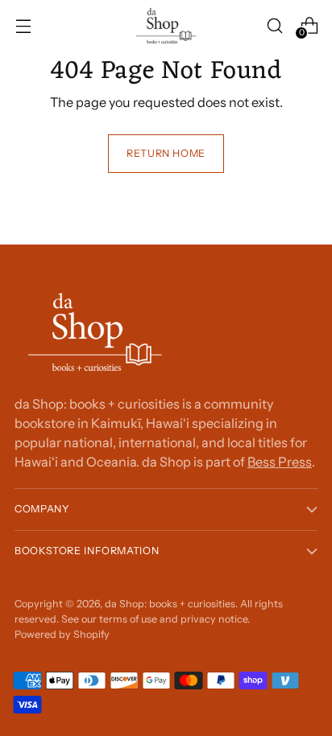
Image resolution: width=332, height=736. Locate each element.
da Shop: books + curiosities (170, 604)
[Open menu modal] (22, 25)
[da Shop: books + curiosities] (166, 25)
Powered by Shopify (62, 634)
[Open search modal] (274, 25)
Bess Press (279, 462)
